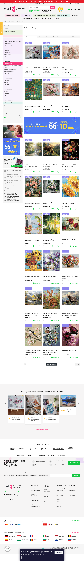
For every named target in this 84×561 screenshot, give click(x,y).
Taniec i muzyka (8, 78)
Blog (31, 509)
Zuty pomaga (72, 495)
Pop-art (7, 80)
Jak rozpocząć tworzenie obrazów (21, 3)
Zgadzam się (59, 552)
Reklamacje (46, 496)
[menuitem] (12, 15)
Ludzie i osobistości (9, 71)
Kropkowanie (59, 493)
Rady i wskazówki (34, 498)
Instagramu (42, 455)
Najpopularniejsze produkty (60, 498)
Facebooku (30, 455)
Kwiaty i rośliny (8, 63)
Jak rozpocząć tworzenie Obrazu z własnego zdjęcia (53, 3)
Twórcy (6, 91)
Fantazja (7, 95)
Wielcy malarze (8, 89)
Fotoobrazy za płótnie (8, 102)
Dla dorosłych (8, 59)
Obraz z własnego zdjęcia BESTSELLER (9, 32)
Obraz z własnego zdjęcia (61, 488)
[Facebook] (5, 499)
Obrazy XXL (59, 506)
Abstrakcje (7, 76)
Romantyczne (8, 73)
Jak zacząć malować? (8, 3)
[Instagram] (7, 499)
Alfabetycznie (55, 36)
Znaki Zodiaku (8, 98)
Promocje (7, 50)
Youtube (52, 455)
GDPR (45, 499)
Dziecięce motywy (9, 56)
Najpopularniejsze (9, 45)
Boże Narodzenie (9, 100)
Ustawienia (25, 557)
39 (78, 364)
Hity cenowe (6, 28)
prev (5, 403)
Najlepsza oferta (8, 52)
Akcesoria (6, 105)
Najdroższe (47, 36)
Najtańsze (40, 36)
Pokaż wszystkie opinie (41, 429)
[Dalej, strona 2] (76, 364)
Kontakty (45, 489)
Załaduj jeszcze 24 (51, 364)
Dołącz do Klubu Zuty (74, 463)
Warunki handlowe (47, 491)
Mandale (7, 93)
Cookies (45, 501)
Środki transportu (9, 84)
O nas (70, 488)
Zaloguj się (76, 475)
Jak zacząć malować (35, 488)
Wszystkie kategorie (60, 504)
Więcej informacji (75, 520)
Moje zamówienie (47, 504)
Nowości (7, 48)
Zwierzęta (7, 61)
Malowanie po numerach (9, 36)
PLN (71, 3)
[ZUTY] (13, 487)
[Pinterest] (13, 499)
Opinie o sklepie (72, 490)
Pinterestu (62, 455)
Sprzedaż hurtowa (72, 493)
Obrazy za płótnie (60, 495)
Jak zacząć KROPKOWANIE (35, 3)
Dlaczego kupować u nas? (35, 506)
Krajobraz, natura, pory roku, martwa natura (13, 66)
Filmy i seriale (8, 54)
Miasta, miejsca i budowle (10, 69)
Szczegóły (37, 75)
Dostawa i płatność (47, 494)
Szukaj (52, 7)
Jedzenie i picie (8, 87)
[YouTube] (10, 499)
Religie (6, 82)
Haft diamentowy (7, 39)
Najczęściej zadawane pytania (35, 503)
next (78, 403)
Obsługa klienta (47, 10)
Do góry (25, 364)
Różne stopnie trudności (35, 500)
